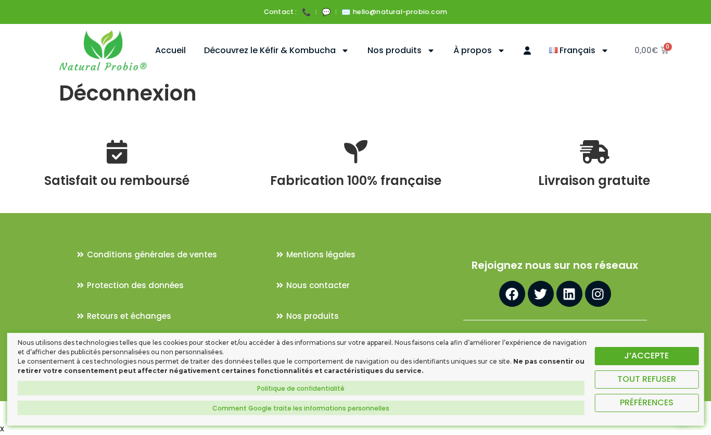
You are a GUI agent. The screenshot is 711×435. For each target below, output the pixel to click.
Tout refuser (646, 379)
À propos (472, 50)
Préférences (647, 402)
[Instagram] (598, 294)
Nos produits (394, 50)
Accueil (170, 50)
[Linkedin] (569, 294)
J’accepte (646, 356)
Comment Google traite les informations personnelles (300, 408)
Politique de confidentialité (301, 388)
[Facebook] (512, 294)
